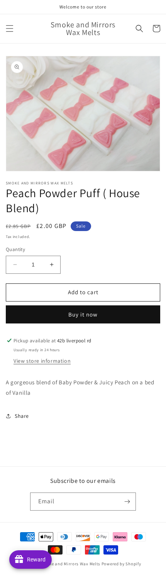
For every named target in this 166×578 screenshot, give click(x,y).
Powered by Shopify (121, 563)
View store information (42, 360)
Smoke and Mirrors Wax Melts (70, 563)
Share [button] (22, 415)
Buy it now (83, 314)
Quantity (15, 249)
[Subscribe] (127, 502)
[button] (9, 28)
